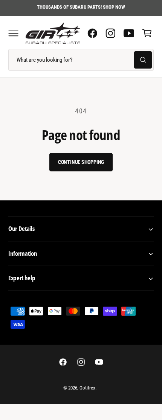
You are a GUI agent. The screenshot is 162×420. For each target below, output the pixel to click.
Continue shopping (81, 162)
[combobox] (81, 59)
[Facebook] (92, 33)
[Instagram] (110, 33)
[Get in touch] (129, 33)
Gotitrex (87, 388)
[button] (13, 33)
